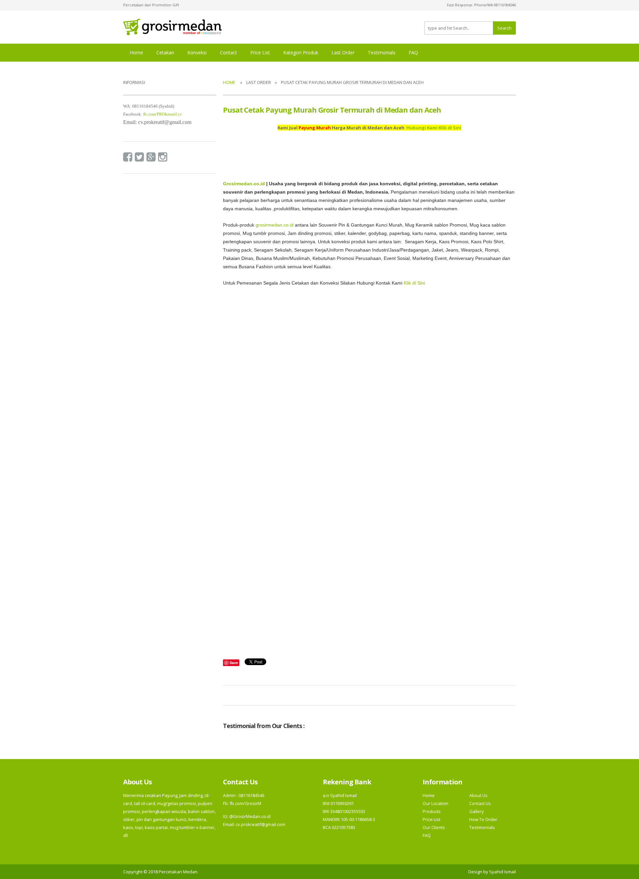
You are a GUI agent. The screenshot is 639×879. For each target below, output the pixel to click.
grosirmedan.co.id (275, 225)
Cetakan (165, 52)
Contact (228, 52)
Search (504, 28)
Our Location (435, 803)
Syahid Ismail (502, 872)
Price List (260, 52)
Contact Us (480, 803)
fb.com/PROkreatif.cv (162, 114)
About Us (478, 795)
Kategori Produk (300, 52)
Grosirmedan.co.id (244, 183)
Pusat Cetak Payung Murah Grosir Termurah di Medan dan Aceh (332, 110)
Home (136, 52)
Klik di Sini (414, 283)
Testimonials (381, 52)
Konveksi (197, 52)
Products (432, 811)
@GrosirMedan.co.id (250, 816)
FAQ (413, 52)
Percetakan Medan (178, 872)
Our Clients (434, 827)
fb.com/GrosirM (245, 803)
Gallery (476, 811)
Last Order (342, 52)
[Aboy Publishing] (172, 26)
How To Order (483, 819)
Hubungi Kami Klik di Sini (433, 128)
